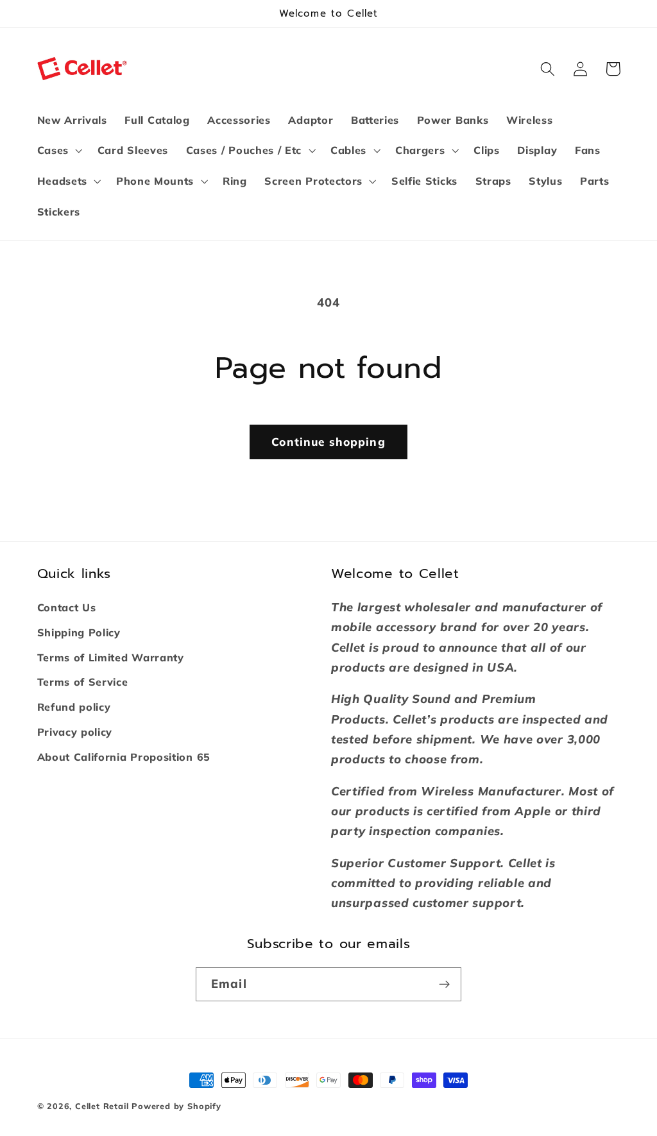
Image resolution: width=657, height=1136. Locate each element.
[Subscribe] (444, 984)
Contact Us (66, 607)
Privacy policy (75, 731)
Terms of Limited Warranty (110, 657)
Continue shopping (328, 441)
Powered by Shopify (176, 1106)
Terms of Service (82, 681)
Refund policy (74, 706)
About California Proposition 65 (123, 756)
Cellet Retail (101, 1106)
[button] (58, 150)
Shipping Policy (79, 632)
